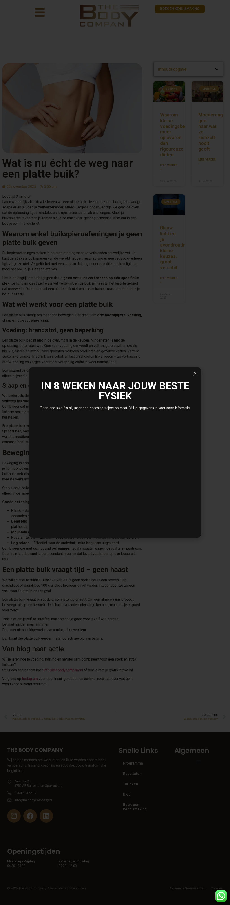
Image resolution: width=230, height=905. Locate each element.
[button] (195, 373)
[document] (115, 452)
